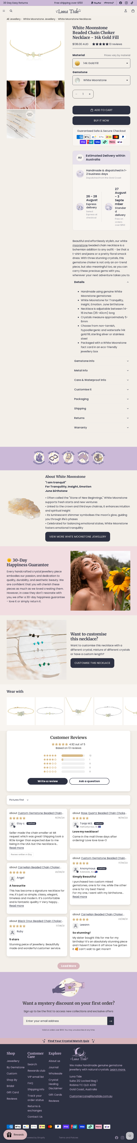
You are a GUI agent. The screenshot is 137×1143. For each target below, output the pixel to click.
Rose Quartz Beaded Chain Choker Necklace (99, 815)
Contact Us (35, 1117)
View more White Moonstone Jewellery (77, 537)
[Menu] (4, 11)
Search (32, 1064)
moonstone (80, 245)
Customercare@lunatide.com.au (91, 1096)
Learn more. (118, 1069)
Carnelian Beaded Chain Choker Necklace (34, 869)
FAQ (30, 1083)
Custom (12, 1073)
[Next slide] (126, 711)
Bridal (10, 1086)
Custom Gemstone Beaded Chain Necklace (35, 815)
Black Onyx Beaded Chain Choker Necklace (35, 923)
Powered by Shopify (35, 1137)
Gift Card (13, 1092)
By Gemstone (16, 1067)
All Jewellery (14, 19)
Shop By (12, 1080)
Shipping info (36, 1089)
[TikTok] (132, 3)
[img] (17, 818)
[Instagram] (126, 3)
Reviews (12, 1099)
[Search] (11, 11)
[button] (100, 44)
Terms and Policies (68, 1137)
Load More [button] (68, 966)
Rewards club (36, 1071)
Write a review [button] (48, 781)
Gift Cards (55, 1095)
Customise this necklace (92, 663)
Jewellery (13, 1061)
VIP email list (36, 1077)
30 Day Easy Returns (15, 3)
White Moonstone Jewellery (39, 19)
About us (54, 1061)
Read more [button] (16, 848)
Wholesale (55, 1073)
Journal (53, 1067)
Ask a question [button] (89, 781)
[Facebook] (120, 3)
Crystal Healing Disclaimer (55, 1084)
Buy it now (101, 120)
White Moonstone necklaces (74, 19)
